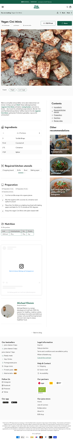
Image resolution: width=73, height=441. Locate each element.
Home (39, 402)
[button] (3, 7)
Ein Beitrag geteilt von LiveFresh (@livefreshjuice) (21, 292)
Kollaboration (41, 408)
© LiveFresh (36, 434)
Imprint (40, 345)
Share (65, 23)
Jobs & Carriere (42, 405)
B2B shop (40, 414)
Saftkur (22, 111)
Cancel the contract (44, 358)
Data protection (42, 348)
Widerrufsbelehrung (44, 355)
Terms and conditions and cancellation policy (52, 351)
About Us (40, 411)
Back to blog (37, 333)
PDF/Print (49, 23)
